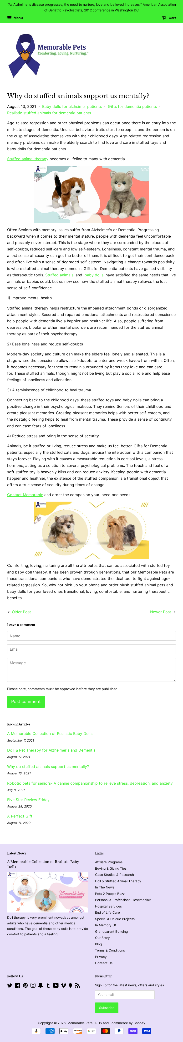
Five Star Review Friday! (29, 799)
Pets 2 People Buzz (110, 894)
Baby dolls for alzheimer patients (72, 106)
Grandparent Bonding (111, 931)
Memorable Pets (80, 1023)
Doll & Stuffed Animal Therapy (118, 881)
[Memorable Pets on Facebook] (17, 986)
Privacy (101, 957)
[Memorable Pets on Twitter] (9, 986)
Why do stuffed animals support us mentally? (48, 766)
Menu (18, 18)
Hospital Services (108, 906)
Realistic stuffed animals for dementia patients (49, 112)
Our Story (102, 938)
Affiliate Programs (108, 862)
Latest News (16, 853)
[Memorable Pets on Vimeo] (63, 986)
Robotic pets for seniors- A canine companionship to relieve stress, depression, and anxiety (90, 783)
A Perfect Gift (19, 816)
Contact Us (103, 963)
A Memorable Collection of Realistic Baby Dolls (49, 733)
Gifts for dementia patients (132, 106)
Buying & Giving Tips (111, 868)
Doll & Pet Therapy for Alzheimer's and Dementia (51, 750)
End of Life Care (107, 912)
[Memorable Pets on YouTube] (56, 986)
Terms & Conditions (110, 950)
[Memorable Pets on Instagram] (33, 986)
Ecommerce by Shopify (127, 1023)
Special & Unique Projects (115, 919)
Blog (98, 944)
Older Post (21, 611)
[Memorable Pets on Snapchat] (40, 986)
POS (98, 1023)
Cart (172, 18)
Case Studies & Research (114, 875)
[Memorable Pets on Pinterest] (25, 986)
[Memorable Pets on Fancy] (70, 986)
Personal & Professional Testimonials (123, 900)
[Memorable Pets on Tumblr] (48, 986)
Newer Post (160, 611)
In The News (104, 887)
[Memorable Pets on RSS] (77, 986)
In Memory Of (105, 925)
